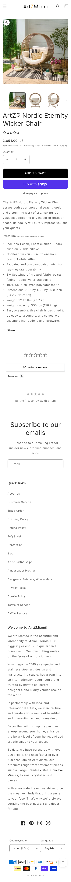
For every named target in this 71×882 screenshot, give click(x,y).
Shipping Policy (18, 519)
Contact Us (15, 544)
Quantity (8, 151)
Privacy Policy (17, 587)
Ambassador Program (22, 570)
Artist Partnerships (20, 562)
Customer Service (19, 502)
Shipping (63, 145)
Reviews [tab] (13, 376)
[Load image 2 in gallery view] (35, 101)
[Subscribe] (59, 463)
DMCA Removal (18, 613)
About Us (14, 493)
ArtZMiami (39, 875)
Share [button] (11, 330)
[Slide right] (67, 101)
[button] (5, 6)
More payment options (35, 193)
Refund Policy (17, 527)
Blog (10, 553)
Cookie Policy (17, 596)
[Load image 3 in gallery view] (53, 101)
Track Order (16, 510)
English (49, 848)
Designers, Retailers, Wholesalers (30, 579)
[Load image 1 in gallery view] (17, 101)
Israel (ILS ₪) (21, 848)
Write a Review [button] (37, 367)
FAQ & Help (15, 536)
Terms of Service (19, 604)
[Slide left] (4, 101)
